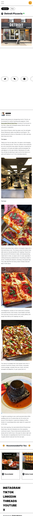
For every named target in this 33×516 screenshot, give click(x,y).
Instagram (11, 487)
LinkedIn (9, 496)
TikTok (8, 492)
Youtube (10, 505)
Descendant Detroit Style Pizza (9, 123)
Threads (10, 501)
